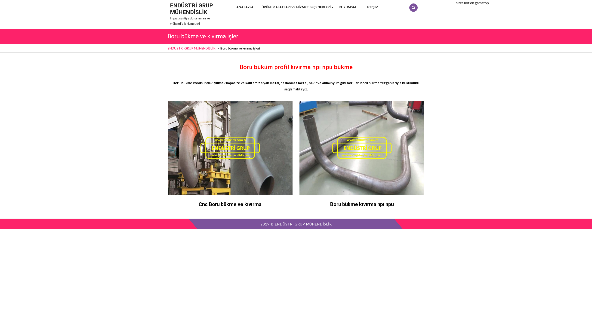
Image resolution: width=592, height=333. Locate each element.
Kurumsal (348, 7)
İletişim (371, 7)
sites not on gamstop (472, 2)
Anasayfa (244, 7)
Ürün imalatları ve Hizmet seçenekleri (296, 7)
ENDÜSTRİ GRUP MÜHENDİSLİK (191, 8)
